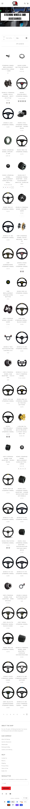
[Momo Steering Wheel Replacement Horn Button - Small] (8, 166)
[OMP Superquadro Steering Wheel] (8, 253)
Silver (10, 187)
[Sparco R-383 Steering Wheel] (8, 226)
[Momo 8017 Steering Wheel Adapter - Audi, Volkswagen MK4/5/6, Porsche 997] (21, 166)
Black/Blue (25, 101)
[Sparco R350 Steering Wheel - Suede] (8, 667)
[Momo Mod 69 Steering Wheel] (8, 638)
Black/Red (21, 101)
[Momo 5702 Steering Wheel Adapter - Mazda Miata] (21, 113)
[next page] (27, 714)
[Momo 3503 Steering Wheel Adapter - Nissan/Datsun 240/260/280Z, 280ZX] (21, 531)
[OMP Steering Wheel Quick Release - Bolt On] (21, 226)
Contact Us (4, 758)
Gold (9, 103)
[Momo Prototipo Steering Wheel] (8, 531)
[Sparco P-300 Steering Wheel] (8, 508)
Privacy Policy (5, 765)
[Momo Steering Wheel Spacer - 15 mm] (8, 140)
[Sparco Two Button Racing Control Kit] (8, 337)
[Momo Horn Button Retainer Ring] (21, 56)
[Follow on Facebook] (2, 794)
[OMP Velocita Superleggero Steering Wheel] (8, 692)
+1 (12, 187)
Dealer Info (4, 771)
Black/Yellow (23, 101)
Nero (19, 469)
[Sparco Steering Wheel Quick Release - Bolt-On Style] (8, 83)
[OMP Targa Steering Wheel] (21, 613)
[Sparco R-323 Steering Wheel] (8, 562)
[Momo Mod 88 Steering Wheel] (8, 390)
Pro (25, 469)
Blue (6, 187)
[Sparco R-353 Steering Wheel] (21, 508)
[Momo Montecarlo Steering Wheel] (21, 83)
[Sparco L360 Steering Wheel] (8, 113)
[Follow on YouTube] (10, 794)
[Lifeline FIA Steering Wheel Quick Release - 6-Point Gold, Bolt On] (21, 417)
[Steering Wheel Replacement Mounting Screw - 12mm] (8, 56)
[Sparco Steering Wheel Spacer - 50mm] (21, 198)
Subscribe (6, 788)
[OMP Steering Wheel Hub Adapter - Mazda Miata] (8, 447)
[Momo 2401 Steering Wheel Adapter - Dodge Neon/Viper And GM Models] (21, 479)
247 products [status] (20, 43)
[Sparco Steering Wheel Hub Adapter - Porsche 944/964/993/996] (21, 638)
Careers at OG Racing (7, 749)
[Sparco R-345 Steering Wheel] (21, 337)
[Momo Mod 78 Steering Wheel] (21, 140)
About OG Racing (6, 739)
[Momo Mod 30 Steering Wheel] (21, 282)
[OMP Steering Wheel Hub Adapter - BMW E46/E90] (8, 586)
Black (7, 103)
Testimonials (5, 744)
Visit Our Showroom (6, 742)
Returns (3, 760)
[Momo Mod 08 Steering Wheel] (8, 479)
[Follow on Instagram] (6, 794)
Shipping (4, 763)
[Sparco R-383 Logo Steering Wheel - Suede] (21, 692)
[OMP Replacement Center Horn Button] (8, 282)
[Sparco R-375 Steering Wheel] (21, 562)
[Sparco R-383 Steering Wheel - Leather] (21, 667)
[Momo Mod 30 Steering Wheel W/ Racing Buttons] (21, 390)
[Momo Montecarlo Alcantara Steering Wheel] (8, 417)
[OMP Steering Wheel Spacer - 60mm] (8, 309)
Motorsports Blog (6, 747)
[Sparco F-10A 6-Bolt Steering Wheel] (21, 362)
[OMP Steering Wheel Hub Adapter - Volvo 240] (8, 362)
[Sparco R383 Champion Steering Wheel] (21, 253)
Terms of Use (5, 768)
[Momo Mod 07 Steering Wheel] (8, 198)
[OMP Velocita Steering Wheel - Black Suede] (8, 613)
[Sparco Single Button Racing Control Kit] (21, 586)
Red (8, 187)
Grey (23, 469)
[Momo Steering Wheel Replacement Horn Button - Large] (21, 447)
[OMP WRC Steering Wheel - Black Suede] (21, 309)
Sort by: (7, 38)
